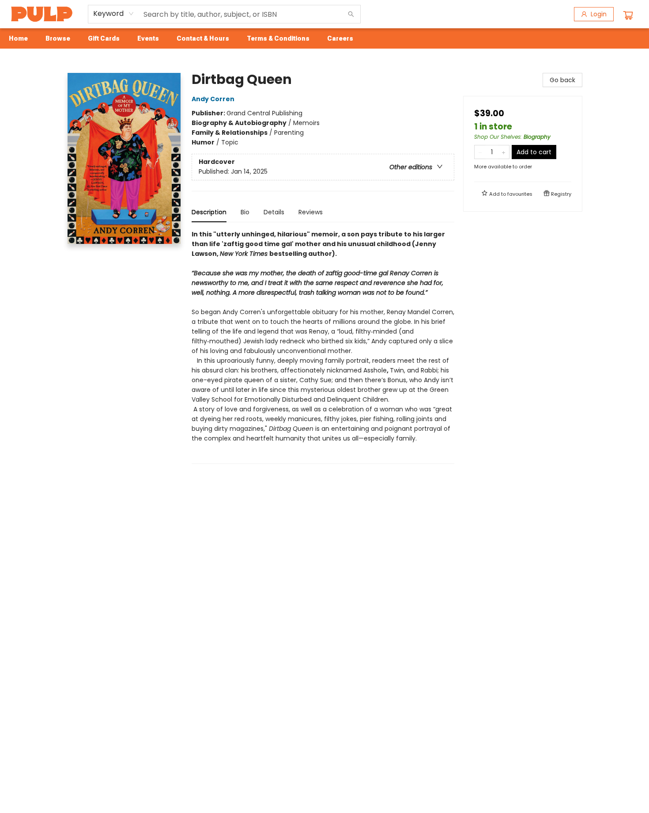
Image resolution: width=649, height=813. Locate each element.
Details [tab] (274, 212)
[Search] (351, 14)
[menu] (324, 38)
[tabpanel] (323, 346)
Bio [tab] (245, 212)
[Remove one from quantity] (480, 152)
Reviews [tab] (310, 212)
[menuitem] (18, 38)
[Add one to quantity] (503, 152)
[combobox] (113, 13)
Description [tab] (209, 212)
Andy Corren (213, 99)
